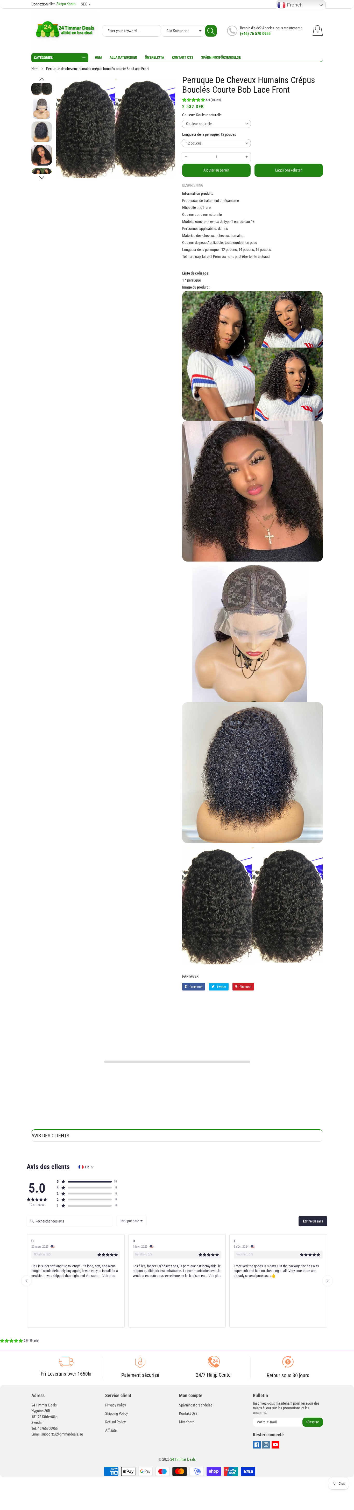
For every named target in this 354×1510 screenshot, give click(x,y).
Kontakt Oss (182, 57)
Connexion (39, 4)
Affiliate (111, 1430)
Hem (98, 57)
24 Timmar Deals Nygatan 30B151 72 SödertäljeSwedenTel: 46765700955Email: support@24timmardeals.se (57, 1420)
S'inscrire (312, 1422)
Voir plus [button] (108, 1276)
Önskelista (154, 57)
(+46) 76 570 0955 (255, 33)
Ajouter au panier (216, 170)
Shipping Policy (116, 1413)
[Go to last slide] (26, 1281)
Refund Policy (115, 1422)
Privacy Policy (115, 1405)
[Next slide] (327, 1281)
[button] (41, 79)
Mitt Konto (187, 1422)
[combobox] (131, 1221)
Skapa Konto (62, 4)
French (294, 5)
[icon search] (211, 31)
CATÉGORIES (43, 58)
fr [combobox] (87, 1167)
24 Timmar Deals (183, 1459)
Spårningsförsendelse (221, 57)
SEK (84, 4)
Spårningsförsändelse (195, 1405)
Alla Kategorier (123, 57)
